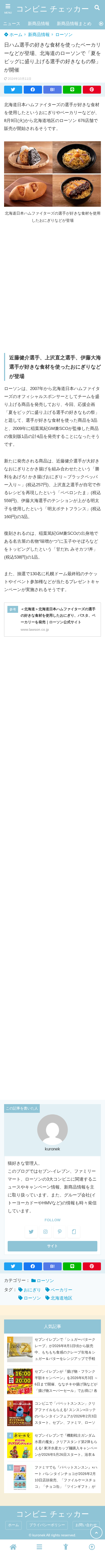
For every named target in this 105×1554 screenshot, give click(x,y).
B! (52, 89)
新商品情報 (38, 23)
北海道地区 (61, 1298)
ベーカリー (61, 1289)
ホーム (15, 34)
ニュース (11, 23)
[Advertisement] (52, 288)
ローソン (64, 34)
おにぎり (32, 1289)
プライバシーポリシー (47, 1525)
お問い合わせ (86, 1525)
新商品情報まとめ (74, 23)
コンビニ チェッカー (52, 9)
